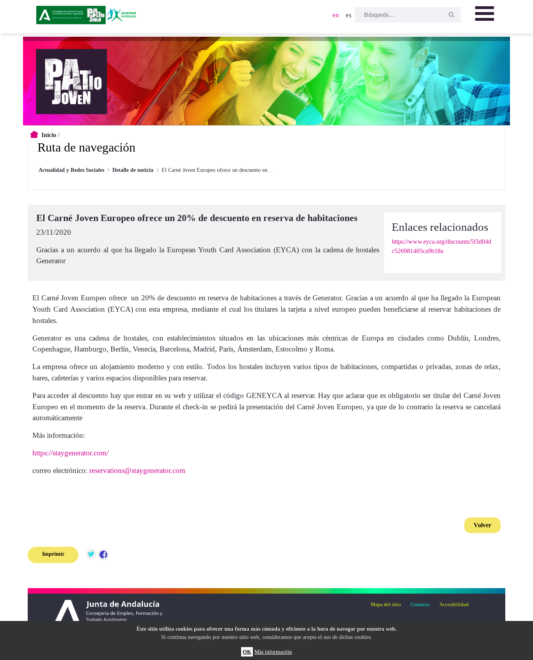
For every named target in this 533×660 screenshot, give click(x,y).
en (335, 15)
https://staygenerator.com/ (70, 453)
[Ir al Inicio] (87, 17)
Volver (482, 525)
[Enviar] (451, 15)
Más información (273, 652)
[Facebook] (103, 555)
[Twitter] (91, 555)
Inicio (48, 135)
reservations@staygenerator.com (137, 470)
